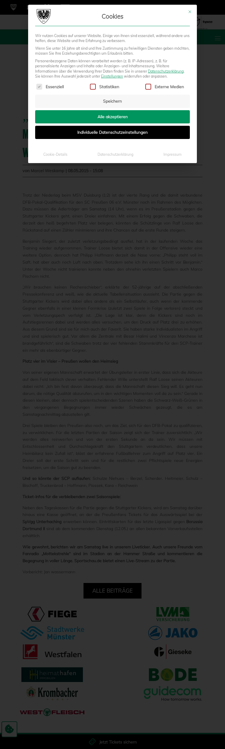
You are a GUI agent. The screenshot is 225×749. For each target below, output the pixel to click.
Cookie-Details (55, 154)
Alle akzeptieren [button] (113, 116)
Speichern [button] (112, 101)
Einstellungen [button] (112, 76)
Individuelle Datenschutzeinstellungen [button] (112, 132)
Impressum (172, 154)
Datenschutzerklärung (166, 71)
